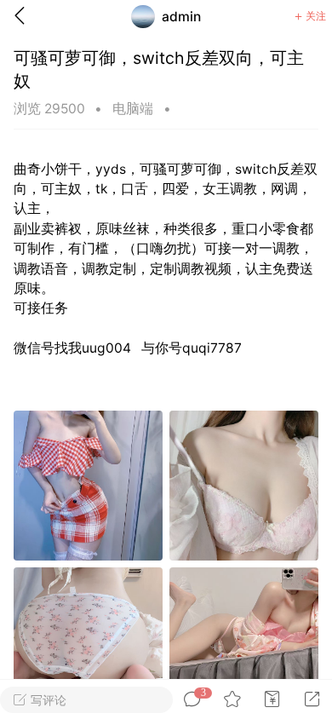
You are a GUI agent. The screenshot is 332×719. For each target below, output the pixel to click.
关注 (316, 16)
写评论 (46, 700)
